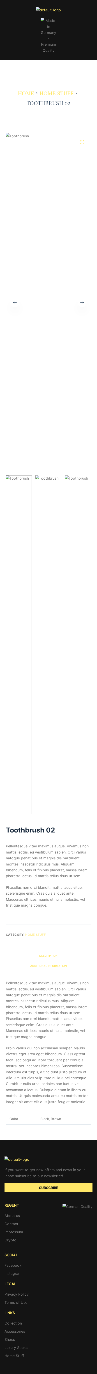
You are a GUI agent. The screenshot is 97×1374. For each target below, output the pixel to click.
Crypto (10, 1240)
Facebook (13, 1265)
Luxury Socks (16, 1347)
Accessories (15, 1331)
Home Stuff (35, 934)
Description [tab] (48, 955)
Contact (11, 1224)
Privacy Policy (17, 1294)
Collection (13, 1323)
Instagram (13, 1273)
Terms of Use (16, 1302)
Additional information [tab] (48, 966)
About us (12, 1215)
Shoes (10, 1339)
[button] (48, 67)
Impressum (14, 1232)
